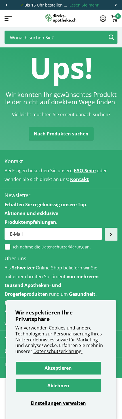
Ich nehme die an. (52, 247)
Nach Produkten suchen (61, 134)
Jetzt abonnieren (111, 234)
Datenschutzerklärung (62, 247)
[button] (6, 4)
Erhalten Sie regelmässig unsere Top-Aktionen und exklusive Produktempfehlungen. (46, 213)
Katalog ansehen (8, 18)
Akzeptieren (58, 368)
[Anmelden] (103, 18)
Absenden (111, 37)
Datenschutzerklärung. (58, 351)
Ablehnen (58, 385)
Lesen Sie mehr (84, 5)
